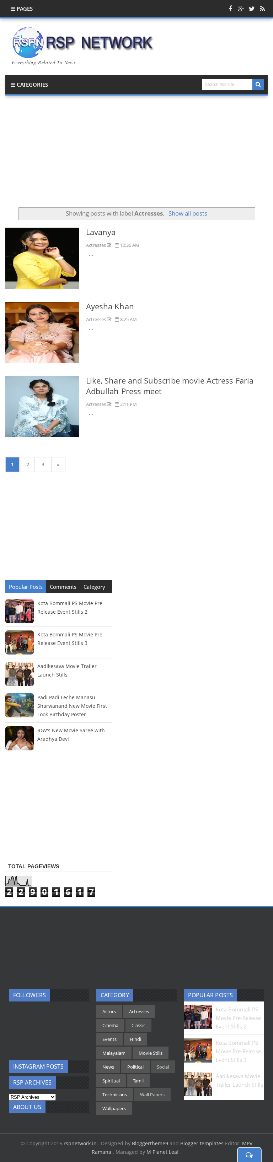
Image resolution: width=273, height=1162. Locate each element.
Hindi (135, 1039)
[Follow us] (251, 8)
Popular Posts (26, 586)
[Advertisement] (136, 154)
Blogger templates (202, 1143)
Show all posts (187, 213)
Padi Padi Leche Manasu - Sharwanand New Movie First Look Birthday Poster (72, 706)
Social (163, 1067)
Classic (138, 1025)
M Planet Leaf (163, 1152)
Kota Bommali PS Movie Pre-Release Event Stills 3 (238, 1051)
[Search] (258, 84)
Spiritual (111, 1080)
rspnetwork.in (81, 1143)
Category (94, 586)
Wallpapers (114, 1108)
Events (109, 1039)
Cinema (110, 1025)
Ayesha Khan (110, 306)
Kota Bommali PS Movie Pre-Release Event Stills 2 (238, 1018)
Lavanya (101, 232)
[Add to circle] (241, 8)
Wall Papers (152, 1094)
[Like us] (230, 8)
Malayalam (113, 1053)
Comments (63, 586)
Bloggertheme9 (150, 1143)
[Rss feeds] (262, 8)
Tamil (138, 1080)
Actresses (96, 245)
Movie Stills (150, 1053)
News (108, 1067)
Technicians (114, 1094)
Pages (24, 8)
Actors (109, 1011)
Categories (31, 84)
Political (135, 1067)
